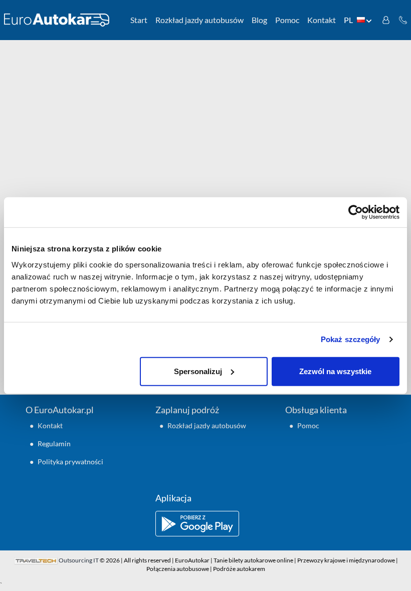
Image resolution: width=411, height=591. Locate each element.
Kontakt (321, 20)
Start (138, 20)
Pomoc (287, 20)
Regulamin (54, 443)
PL (348, 20)
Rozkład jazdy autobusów (199, 20)
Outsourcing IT (79, 560)
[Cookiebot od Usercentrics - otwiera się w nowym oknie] (355, 212)
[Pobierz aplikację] (205, 523)
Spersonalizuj (198, 371)
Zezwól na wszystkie (335, 371)
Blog (259, 20)
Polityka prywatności (70, 461)
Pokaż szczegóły (350, 339)
